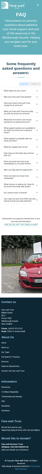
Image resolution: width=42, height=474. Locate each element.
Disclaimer (5, 406)
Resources (5, 387)
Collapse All (35, 84)
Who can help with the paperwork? (18, 170)
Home (3, 343)
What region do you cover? (15, 91)
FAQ (3, 401)
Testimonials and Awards (11, 397)
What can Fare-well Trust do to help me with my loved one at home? (18, 112)
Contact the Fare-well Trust (12, 371)
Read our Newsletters (10, 366)
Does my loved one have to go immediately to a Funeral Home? (17, 162)
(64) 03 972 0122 (15, 328)
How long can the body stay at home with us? (19, 154)
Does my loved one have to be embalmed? (16, 177)
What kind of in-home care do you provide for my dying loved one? (18, 121)
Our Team (5, 352)
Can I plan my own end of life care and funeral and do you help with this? (19, 200)
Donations (5, 411)
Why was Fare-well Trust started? (17, 97)
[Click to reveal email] (16, 331)
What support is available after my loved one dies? (18, 140)
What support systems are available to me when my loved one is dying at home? (19, 130)
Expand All (24, 84)
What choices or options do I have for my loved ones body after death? (19, 185)
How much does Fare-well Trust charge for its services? (17, 104)
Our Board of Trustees (10, 357)
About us (5, 348)
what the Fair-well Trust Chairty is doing (20, 224)
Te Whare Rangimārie (10, 392)
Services (5, 362)
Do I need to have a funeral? (15, 193)
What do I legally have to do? (16, 147)
